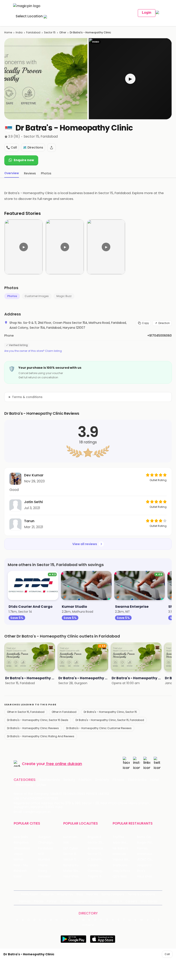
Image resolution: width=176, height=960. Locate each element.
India (19, 32)
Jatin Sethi (33, 501)
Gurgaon (44, 837)
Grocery (102, 780)
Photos (12, 296)
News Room (29, 894)
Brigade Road (97, 837)
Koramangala (73, 837)
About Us (47, 894)
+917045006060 (159, 335)
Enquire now (24, 160)
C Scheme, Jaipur (100, 859)
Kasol (17, 876)
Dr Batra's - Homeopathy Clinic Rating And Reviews (40, 736)
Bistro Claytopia (148, 837)
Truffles (118, 837)
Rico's (141, 871)
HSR (66, 843)
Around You (65, 894)
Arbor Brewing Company (125, 843)
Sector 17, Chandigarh (100, 854)
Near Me (92, 894)
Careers (131, 901)
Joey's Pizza (121, 871)
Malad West (72, 871)
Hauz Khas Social (149, 876)
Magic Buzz (63, 296)
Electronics (137, 780)
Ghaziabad (22, 848)
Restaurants (49, 780)
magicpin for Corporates (91, 901)
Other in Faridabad (64, 712)
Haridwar (44, 876)
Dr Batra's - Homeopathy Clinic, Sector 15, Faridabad (110, 720)
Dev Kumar (34, 475)
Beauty (69, 780)
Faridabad (33, 32)
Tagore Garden (99, 876)
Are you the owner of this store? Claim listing (33, 351)
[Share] (51, 147)
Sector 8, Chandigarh (75, 854)
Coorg (42, 871)
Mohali (18, 859)
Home (8, 32)
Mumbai (44, 859)
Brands (65, 901)
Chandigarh (47, 843)
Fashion (85, 780)
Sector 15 (50, 32)
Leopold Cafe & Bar (149, 865)
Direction (164, 323)
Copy (145, 323)
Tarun (29, 521)
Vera (115, 901)
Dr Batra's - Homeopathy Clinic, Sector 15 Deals (37, 720)
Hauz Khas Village (75, 876)
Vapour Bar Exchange (125, 859)
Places (38, 901)
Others (88, 925)
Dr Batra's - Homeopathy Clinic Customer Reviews (99, 728)
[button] (130, 78)
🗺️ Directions (33, 147)
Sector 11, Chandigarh (75, 859)
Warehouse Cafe (149, 854)
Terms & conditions (27, 397)
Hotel (154, 780)
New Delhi (21, 837)
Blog (80, 894)
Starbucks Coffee (125, 865)
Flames (142, 848)
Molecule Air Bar (124, 854)
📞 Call (11, 147)
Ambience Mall (99, 848)
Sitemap (24, 901)
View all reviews (84, 544)
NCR (41, 854)
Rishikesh (20, 871)
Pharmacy (24, 785)
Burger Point (146, 843)
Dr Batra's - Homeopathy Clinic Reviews (33, 728)
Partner (52, 901)
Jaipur (18, 854)
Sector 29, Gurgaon (100, 843)
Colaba (93, 865)
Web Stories (149, 901)
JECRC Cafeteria (149, 859)
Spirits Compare (113, 894)
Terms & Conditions (141, 894)
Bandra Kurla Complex (75, 865)
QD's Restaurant (125, 876)
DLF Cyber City (74, 848)
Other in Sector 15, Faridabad (25, 712)
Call (167, 954)
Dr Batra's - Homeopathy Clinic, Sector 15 (110, 712)
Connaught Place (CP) (100, 871)
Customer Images (37, 296)
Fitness (118, 780)
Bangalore (21, 843)
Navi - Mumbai (25, 865)
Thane (43, 865)
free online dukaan (64, 763)
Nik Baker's (120, 848)
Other (62, 32)
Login (146, 12)
